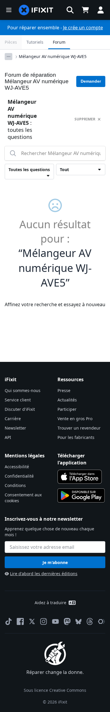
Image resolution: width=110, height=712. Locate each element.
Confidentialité (19, 476)
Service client (18, 400)
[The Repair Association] (101, 621)
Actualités (67, 400)
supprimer (85, 119)
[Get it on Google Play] (81, 495)
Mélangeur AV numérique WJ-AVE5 (53, 56)
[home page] (36, 10)
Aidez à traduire (50, 602)
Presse (63, 390)
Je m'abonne (55, 562)
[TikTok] (8, 621)
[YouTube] (55, 621)
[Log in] (100, 10)
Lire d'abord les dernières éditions (43, 573)
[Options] (8, 56)
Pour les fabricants (75, 437)
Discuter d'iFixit (20, 409)
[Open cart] (85, 10)
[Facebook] (20, 621)
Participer (67, 409)
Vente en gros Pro (74, 418)
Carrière (13, 418)
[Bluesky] (78, 622)
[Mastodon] (67, 621)
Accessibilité (17, 466)
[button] (70, 10)
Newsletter (15, 428)
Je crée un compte (83, 27)
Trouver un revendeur (79, 428)
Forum (59, 42)
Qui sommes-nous (22, 390)
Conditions (15, 485)
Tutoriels (34, 42)
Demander (91, 81)
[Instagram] (43, 621)
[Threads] (89, 621)
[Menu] (9, 10)
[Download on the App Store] (79, 477)
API (8, 437)
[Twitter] (31, 621)
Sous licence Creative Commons (55, 690)
